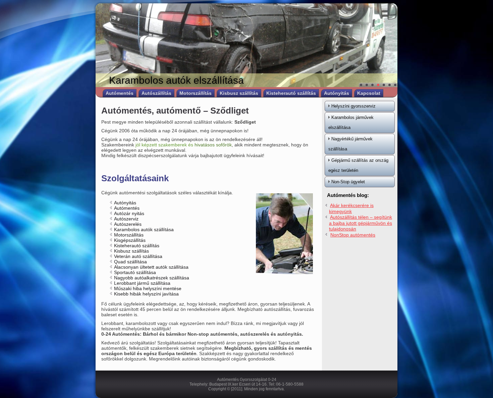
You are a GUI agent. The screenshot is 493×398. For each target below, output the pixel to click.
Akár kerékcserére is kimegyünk (351, 208)
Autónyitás (336, 93)
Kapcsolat (368, 93)
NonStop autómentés (352, 235)
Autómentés (119, 93)
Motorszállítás (195, 93)
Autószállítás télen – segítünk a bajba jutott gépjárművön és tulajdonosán (360, 222)
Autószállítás (156, 93)
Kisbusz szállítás (239, 93)
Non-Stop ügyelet (348, 181)
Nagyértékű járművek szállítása (350, 143)
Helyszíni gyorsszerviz (353, 106)
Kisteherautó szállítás (291, 93)
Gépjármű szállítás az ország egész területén (358, 165)
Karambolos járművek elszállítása (351, 122)
